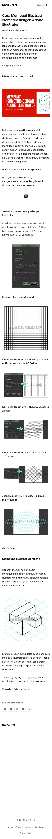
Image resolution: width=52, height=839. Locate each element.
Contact (19, 827)
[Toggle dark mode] (47, 5)
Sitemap (29, 827)
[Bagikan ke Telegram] (23, 709)
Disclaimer (40, 827)
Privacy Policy (26, 833)
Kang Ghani (9, 4)
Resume (40, 5)
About (10, 827)
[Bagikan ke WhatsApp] (29, 709)
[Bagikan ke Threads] (4, 709)
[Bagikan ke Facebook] (10, 709)
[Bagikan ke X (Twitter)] (16, 709)
